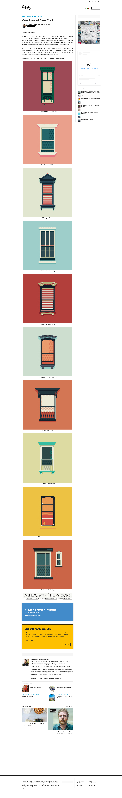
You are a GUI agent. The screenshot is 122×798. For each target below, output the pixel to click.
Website (34, 678)
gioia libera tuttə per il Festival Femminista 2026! (90, 98)
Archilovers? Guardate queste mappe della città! (64, 688)
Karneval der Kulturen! (35, 687)
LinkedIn (52, 678)
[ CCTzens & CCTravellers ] (71, 8)
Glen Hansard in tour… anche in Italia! (64, 731)
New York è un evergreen (27, 696)
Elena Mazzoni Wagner (34, 24)
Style (68, 694)
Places (27, 694)
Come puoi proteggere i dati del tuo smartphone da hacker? (90, 106)
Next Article (69, 706)
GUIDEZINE (59, 8)
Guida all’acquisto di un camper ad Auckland (89, 116)
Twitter (40, 678)
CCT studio (95, 8)
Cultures (39, 16)
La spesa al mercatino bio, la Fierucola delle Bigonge (34, 723)
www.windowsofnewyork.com (55, 58)
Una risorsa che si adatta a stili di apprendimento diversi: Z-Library (90, 109)
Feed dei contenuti (92, 782)
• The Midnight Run (79, 785)
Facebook (46, 678)
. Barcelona (59, 694)
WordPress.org (92, 785)
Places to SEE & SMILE (34, 694)
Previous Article (27, 706)
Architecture (32, 16)
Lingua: (85, 8)
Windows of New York (60, 42)
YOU (81, 8)
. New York (25, 16)
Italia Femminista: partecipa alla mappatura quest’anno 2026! (89, 113)
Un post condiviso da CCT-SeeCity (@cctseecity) (90, 83)
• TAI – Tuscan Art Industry (80, 784)
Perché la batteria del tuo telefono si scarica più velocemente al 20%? (90, 95)
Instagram (58, 678)
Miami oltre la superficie (86, 101)
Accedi (90, 781)
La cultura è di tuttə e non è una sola (88, 119)
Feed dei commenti (92, 784)
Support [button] (66, 644)
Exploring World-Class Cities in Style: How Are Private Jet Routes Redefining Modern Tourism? (90, 92)
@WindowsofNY (67, 598)
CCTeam (23, 725)
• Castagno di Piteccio (80, 781)
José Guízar (37, 38)
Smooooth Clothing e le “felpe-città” (64, 697)
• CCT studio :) (78, 782)
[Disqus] (47, 755)
